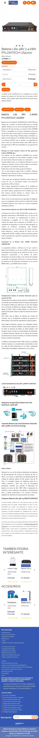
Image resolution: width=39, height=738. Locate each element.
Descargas (19, 109)
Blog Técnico (5, 638)
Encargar (6, 89)
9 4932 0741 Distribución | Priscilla (12, 705)
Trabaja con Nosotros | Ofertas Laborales (13, 642)
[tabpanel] (19, 26)
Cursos (3, 640)
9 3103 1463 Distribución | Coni (11, 699)
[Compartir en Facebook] (3, 105)
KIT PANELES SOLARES (8, 647)
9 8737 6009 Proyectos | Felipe (12, 707)
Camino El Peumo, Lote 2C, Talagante (13, 697)
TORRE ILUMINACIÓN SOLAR (10, 657)
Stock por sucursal (9, 62)
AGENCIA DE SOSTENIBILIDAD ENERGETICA (14, 665)
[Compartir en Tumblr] (16, 105)
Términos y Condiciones (8, 634)
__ (2, 659)
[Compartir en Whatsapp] (24, 105)
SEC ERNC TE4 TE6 (7, 671)
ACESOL (4, 661)
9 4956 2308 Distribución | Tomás (12, 709)
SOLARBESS (5, 673)
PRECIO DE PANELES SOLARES (11, 655)
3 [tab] (22, 45)
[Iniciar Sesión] (29, 3)
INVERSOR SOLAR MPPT (9, 651)
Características (8, 109)
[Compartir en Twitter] (8, 105)
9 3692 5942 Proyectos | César (11, 703)
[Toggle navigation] (5, 2)
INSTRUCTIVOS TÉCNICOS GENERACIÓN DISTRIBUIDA (17, 667)
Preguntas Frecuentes (8, 636)
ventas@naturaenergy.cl (10, 712)
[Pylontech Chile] (6, 59)
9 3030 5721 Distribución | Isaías (12, 701)
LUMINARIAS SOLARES (8, 649)
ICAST (3, 675)
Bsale (32, 736)
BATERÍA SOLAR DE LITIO (9, 653)
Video (27, 109)
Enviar (35, 717)
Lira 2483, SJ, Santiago (9, 695)
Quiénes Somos (6, 632)
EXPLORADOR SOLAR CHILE (10, 663)
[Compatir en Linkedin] (20, 105)
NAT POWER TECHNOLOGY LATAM (12, 669)
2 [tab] (19, 45)
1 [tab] (16, 45)
